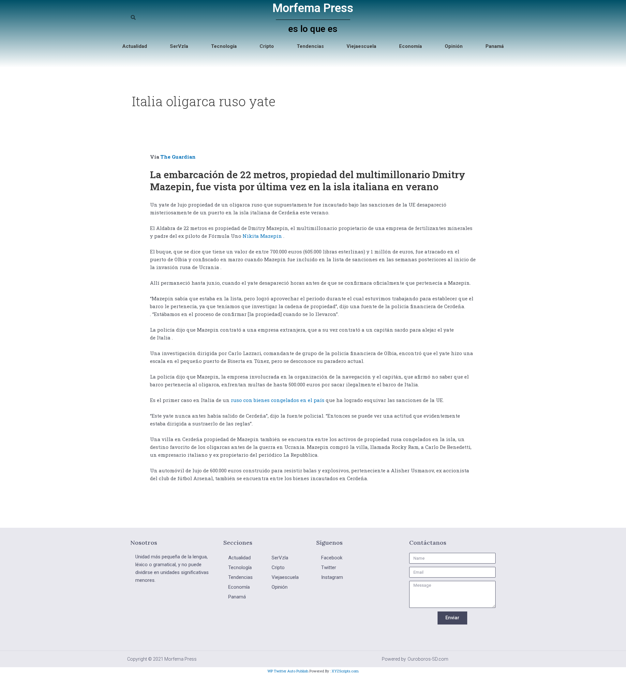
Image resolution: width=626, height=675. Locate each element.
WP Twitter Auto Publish (287, 670)
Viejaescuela (361, 46)
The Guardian (178, 156)
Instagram (332, 577)
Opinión (454, 46)
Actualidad (134, 46)
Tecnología (224, 46)
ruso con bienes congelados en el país (277, 400)
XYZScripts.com (345, 670)
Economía (410, 46)
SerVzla (179, 46)
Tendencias (310, 46)
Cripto (267, 46)
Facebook (331, 558)
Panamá (494, 46)
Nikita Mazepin (262, 236)
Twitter (328, 567)
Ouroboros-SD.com (428, 659)
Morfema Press (313, 8)
